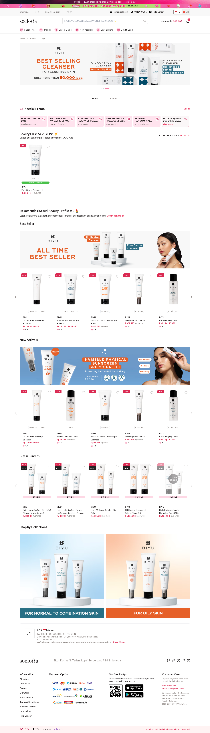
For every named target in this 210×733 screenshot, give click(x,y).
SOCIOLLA (24, 12)
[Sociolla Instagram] (169, 660)
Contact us (25, 683)
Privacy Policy (26, 697)
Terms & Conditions (29, 702)
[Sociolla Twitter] (178, 660)
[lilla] (58, 729)
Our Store (24, 692)
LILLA (37, 12)
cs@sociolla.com (120, 12)
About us (24, 679)
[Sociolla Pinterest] (188, 660)
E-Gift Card (127, 29)
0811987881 (140, 12)
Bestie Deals (65, 29)
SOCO (69, 12)
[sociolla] (47, 729)
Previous (17, 64)
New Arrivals (86, 29)
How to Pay (25, 711)
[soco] (24, 729)
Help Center (158, 12)
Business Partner (28, 706)
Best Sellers (107, 29)
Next (192, 64)
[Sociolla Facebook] (183, 660)
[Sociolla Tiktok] (174, 660)
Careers (23, 688)
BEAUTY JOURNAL (53, 12)
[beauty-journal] (35, 729)
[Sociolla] (37, 660)
